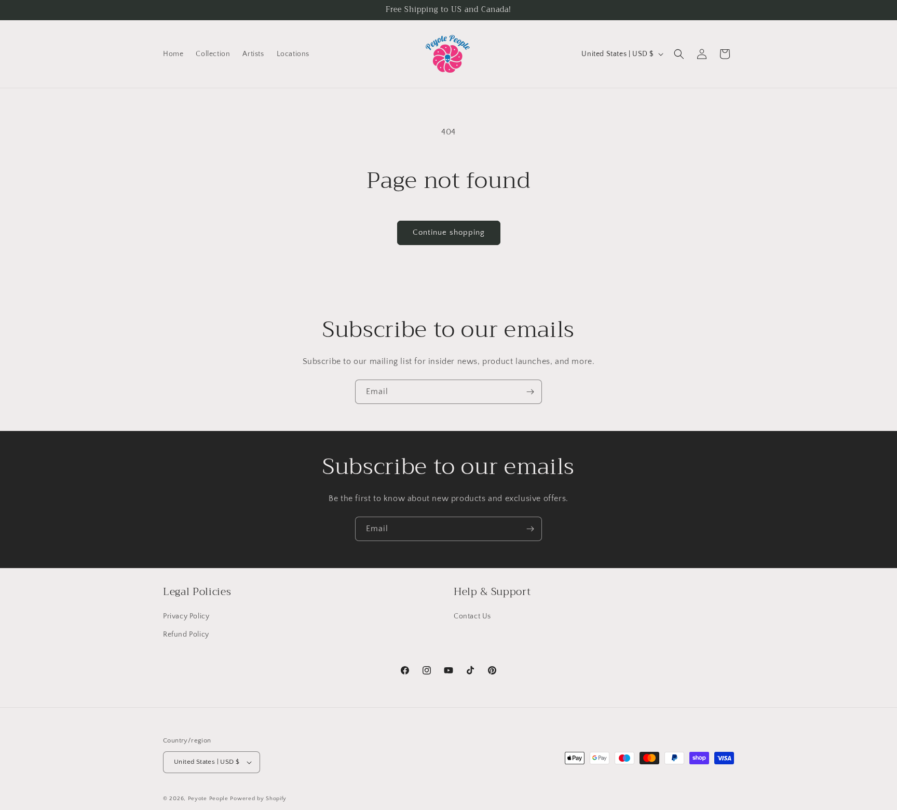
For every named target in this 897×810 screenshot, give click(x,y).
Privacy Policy (186, 616)
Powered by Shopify (258, 798)
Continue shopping (449, 232)
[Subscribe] (530, 392)
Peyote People (208, 798)
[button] (679, 54)
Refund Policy (186, 634)
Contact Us (472, 616)
